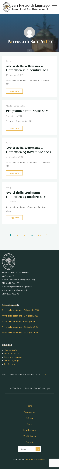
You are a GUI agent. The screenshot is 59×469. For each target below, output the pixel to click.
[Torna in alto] (48, 458)
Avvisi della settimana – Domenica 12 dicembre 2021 (27, 68)
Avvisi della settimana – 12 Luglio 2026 (20, 327)
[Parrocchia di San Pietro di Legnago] (26, 7)
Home (29, 406)
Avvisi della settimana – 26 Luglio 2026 (20, 321)
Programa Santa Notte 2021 (27, 111)
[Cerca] (38, 449)
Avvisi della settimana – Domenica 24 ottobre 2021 (26, 194)
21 (39, 235)
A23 (44, 374)
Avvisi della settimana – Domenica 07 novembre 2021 (28, 150)
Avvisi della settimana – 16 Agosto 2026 (21, 310)
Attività (9, 106)
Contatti (29, 442)
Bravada (28, 460)
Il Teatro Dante (10, 350)
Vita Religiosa (29, 436)
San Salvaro (9, 364)
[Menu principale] (54, 6)
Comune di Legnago (13, 357)
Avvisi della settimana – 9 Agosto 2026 (20, 316)
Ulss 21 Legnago (11, 360)
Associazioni (29, 412)
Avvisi (8, 61)
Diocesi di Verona (11, 353)
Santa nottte (19, 106)
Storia (29, 424)
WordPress (40, 460)
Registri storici (29, 430)
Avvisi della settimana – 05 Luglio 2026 (20, 332)
